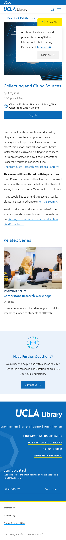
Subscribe (50, 489)
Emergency (9, 507)
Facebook (13, 426)
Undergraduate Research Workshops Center (31, 166)
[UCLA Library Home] (39, 414)
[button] (15, 9)
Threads (47, 426)
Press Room (52, 449)
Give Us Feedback (48, 455)
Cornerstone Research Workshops (27, 296)
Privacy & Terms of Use (14, 522)
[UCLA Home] (7, 2)
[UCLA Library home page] (15, 9)
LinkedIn (37, 426)
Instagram (25, 426)
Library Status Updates (42, 436)
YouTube (58, 426)
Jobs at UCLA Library (45, 442)
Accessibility (9, 515)
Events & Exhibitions (21, 18)
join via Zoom (48, 201)
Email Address (12, 489)
